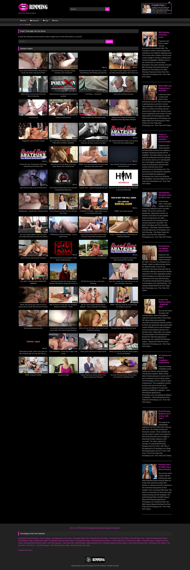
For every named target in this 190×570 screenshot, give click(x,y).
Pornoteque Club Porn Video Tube (61, 541)
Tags (46, 20)
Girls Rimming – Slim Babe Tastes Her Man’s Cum (165, 195)
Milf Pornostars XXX (94, 543)
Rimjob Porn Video (41, 541)
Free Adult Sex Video (82, 541)
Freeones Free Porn (25, 550)
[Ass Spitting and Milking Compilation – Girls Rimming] (149, 369)
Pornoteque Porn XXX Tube (62, 538)
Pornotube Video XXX (81, 538)
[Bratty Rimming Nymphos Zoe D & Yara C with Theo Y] (149, 425)
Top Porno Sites (68, 543)
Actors (56, 20)
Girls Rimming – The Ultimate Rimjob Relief (164, 248)
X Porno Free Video (134, 541)
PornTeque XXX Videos (157, 543)
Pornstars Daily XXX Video (80, 545)
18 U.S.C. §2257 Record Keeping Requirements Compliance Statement (95, 528)
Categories (35, 20)
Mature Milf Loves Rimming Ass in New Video (165, 88)
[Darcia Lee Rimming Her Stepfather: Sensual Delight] (149, 148)
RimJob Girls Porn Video (99, 538)
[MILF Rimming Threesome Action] (149, 46)
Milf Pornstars (81, 543)
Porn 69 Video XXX (137, 538)
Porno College (45, 538)
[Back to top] (184, 564)
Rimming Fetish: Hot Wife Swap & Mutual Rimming (165, 467)
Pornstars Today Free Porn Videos (115, 543)
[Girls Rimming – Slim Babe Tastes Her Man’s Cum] (149, 206)
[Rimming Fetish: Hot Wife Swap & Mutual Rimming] (149, 478)
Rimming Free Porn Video (101, 541)
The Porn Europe (43, 545)
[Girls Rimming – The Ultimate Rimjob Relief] (149, 260)
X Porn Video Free (118, 541)
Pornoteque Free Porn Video (28, 538)
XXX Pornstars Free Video (60, 545)
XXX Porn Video (148, 541)
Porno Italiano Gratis (25, 541)
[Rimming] (33, 7)
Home (24, 20)
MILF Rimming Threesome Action (164, 35)
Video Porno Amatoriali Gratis (156, 538)
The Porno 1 (31, 545)
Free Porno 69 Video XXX (138, 543)
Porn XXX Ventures (54, 543)
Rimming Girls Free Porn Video (35, 543)
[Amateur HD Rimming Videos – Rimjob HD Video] (149, 313)
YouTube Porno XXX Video (119, 538)
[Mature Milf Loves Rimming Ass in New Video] (149, 99)
